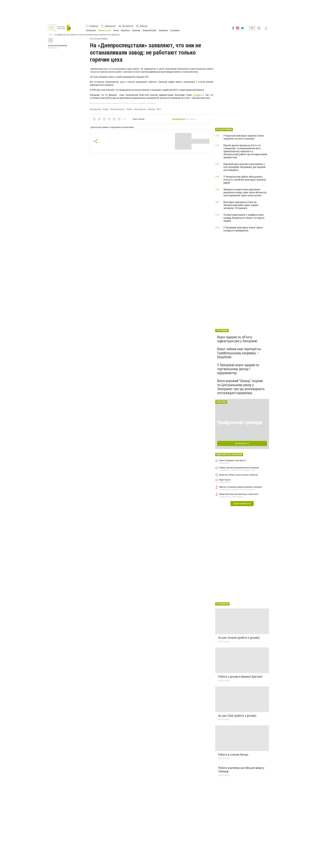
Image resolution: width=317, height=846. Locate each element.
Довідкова (136, 30)
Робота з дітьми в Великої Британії (240, 676)
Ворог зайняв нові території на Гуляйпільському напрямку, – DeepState (239, 353)
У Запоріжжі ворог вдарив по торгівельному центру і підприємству (238, 369)
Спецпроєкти (91, 30)
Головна (50, 35)
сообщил (197, 95)
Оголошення (175, 30)
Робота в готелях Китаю (233, 754)
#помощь (151, 109)
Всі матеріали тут (242, 443)
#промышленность (117, 109)
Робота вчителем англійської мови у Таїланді (241, 769)
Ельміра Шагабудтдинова (57, 45)
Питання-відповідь (149, 30)
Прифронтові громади (239, 422)
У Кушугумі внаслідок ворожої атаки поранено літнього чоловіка (243, 137)
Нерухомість (163, 30)
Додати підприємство (242, 503)
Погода (116, 30)
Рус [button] (252, 28)
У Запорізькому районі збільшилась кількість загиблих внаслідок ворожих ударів (244, 179)
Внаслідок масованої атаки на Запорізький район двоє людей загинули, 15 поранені (240, 205)
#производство (140, 109)
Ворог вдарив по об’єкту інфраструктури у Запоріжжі (237, 339)
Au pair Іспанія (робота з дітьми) (239, 637)
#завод (105, 109)
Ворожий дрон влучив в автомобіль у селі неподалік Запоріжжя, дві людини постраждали (244, 167)
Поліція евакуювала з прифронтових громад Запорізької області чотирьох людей (243, 217)
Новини (93, 26)
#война (129, 109)
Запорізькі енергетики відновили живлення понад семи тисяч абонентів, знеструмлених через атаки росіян (245, 192)
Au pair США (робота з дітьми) (237, 715)
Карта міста (125, 30)
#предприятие (95, 109)
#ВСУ (159, 109)
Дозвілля (127, 26)
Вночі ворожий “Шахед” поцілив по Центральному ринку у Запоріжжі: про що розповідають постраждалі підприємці (241, 387)
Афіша (143, 26)
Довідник (110, 26)
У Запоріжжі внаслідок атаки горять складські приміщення (243, 229)
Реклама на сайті (104, 30)
